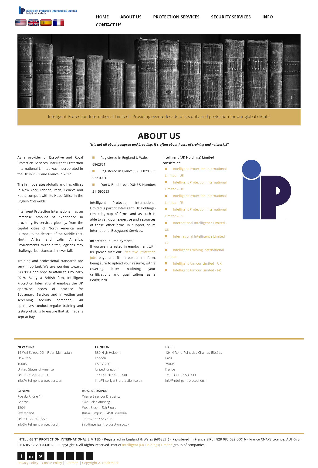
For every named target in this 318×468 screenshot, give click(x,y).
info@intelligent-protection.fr (186, 380)
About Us (131, 17)
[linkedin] (31, 456)
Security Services (231, 17)
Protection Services (176, 17)
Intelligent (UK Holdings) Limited (147, 445)
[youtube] (50, 456)
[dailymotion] (60, 456)
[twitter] (40, 456)
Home (102, 17)
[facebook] (21, 456)
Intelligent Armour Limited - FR (197, 270)
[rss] (89, 456)
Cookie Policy (52, 463)
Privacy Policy (27, 463)
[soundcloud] (80, 456)
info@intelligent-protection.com (40, 380)
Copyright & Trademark (100, 463)
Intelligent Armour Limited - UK (197, 263)
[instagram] (70, 456)
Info (267, 17)
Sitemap (72, 463)
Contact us (109, 25)
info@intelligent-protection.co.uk (118, 380)
